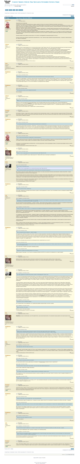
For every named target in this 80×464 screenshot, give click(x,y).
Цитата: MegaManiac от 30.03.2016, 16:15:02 (22, 272)
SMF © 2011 (40, 462)
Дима (6, 161)
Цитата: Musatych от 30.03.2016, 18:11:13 (22, 415)
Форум (57, 2)
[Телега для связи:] (6, 31)
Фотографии (45, 2)
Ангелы (19, 20)
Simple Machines (44, 462)
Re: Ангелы (20, 44)
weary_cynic (7, 20)
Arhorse (7, 44)
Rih (6, 148)
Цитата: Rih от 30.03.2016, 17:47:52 (21, 329)
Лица (31, 2)
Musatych (7, 110)
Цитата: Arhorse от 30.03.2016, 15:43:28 (22, 122)
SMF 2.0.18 (36, 462)
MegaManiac (8, 71)
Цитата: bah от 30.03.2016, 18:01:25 (21, 402)
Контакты (52, 2)
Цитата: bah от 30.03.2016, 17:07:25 (21, 230)
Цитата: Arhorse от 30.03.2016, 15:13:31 (22, 151)
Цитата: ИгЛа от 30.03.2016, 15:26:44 (21, 88)
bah (6, 195)
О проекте (15, 2)
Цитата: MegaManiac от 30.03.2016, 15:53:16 (22, 198)
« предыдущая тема (65, 14)
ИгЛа (6, 63)
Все (10, 16)
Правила (21, 2)
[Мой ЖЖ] (6, 116)
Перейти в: (63, 454)
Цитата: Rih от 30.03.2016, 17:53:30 (21, 396)
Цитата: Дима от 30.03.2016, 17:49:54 (21, 358)
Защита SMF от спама (37, 457)
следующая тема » (71, 14)
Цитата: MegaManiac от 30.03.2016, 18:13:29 (22, 431)
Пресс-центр (37, 2)
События (26, 2)
